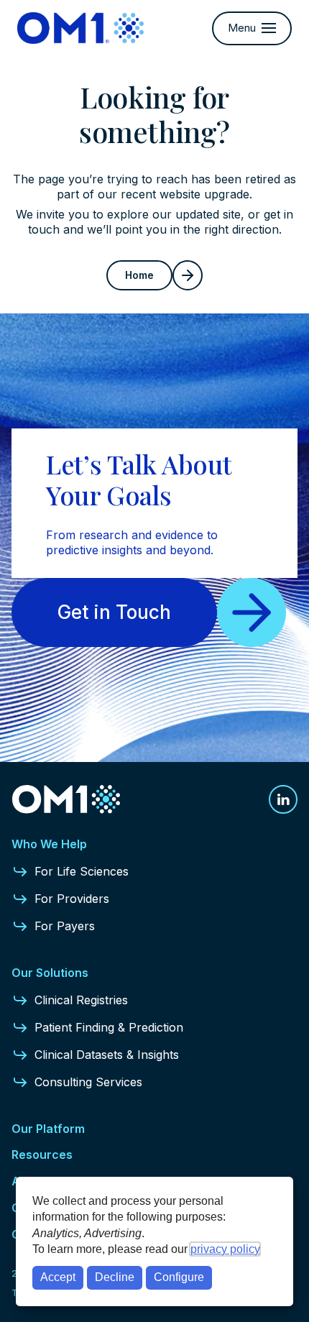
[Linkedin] (283, 799)
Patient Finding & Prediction (108, 1027)
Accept (57, 1277)
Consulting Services (88, 1082)
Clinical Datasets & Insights (106, 1054)
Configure (179, 1277)
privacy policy (224, 1249)
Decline (114, 1277)
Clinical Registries (81, 1000)
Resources (42, 1154)
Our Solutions (49, 972)
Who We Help (49, 844)
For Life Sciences (81, 871)
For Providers (71, 898)
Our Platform (48, 1128)
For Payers (64, 926)
